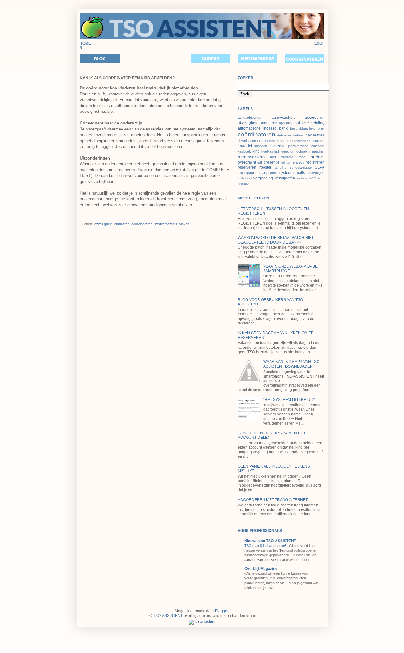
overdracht (247, 162)
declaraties (315, 135)
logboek (302, 151)
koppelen (287, 151)
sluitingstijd (246, 173)
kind (256, 151)
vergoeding (263, 178)
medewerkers (251, 156)
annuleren (121, 224)
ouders (317, 156)
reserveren (247, 167)
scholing (281, 167)
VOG (312, 178)
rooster (265, 167)
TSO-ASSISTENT (168, 616)
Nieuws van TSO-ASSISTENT (270, 541)
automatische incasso (257, 128)
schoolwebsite (301, 167)
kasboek (244, 151)
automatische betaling (305, 123)
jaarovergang (298, 146)
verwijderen (285, 178)
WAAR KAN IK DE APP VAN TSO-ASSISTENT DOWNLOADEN (292, 364)
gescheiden (302, 140)
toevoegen (316, 173)
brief (321, 128)
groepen (318, 140)
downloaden (247, 140)
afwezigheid (103, 224)
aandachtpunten (250, 117)
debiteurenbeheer (290, 135)
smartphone (267, 173)
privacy (298, 162)
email (271, 140)
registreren (315, 162)
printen (286, 162)
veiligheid (245, 178)
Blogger (221, 611)
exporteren (284, 140)
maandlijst (316, 151)
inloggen (260, 146)
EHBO (261, 140)
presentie (272, 162)
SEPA (319, 167)
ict (250, 146)
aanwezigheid (283, 117)
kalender (317, 146)
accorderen (314, 117)
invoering (278, 146)
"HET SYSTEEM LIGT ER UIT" (289, 399)
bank (283, 128)
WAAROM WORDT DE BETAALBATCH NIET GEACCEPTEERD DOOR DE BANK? (276, 239)
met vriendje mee (287, 157)
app (282, 123)
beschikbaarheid (302, 128)
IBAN (242, 146)
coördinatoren (141, 224)
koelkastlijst (270, 151)
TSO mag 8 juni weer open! (265, 545)
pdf (259, 162)
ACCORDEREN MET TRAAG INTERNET (273, 500)
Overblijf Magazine (260, 568)
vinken (184, 224)
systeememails (165, 224)
